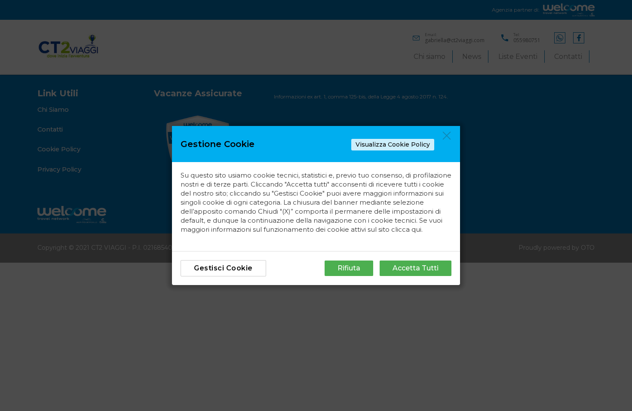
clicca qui (406, 229)
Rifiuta (348, 268)
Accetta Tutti (416, 268)
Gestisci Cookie (223, 268)
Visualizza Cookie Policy (393, 144)
